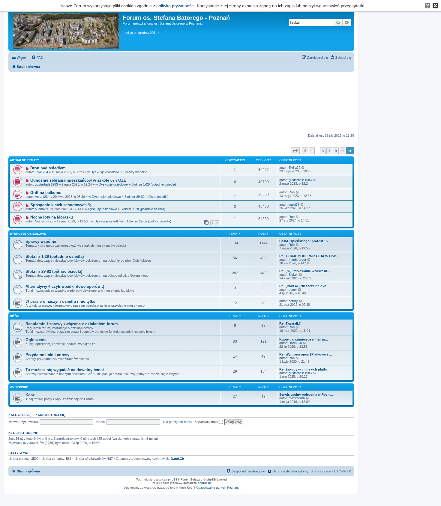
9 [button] (342, 150)
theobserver (297, 259)
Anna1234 (42, 196)
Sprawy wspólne (135, 172)
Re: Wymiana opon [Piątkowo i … (305, 354)
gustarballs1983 (46, 184)
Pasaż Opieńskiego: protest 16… (305, 241)
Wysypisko (19, 387)
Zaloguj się (19, 415)
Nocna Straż (44, 221)
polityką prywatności (175, 5)
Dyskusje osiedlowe (105, 172)
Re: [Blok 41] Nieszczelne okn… (304, 286)
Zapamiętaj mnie (206, 422)
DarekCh (295, 343)
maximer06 (297, 398)
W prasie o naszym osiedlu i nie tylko (60, 301)
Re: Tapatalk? (290, 323)
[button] (295, 150)
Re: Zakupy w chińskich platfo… (305, 369)
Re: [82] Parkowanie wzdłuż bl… (304, 271)
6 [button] (323, 150)
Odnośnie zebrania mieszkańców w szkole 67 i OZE (78, 180)
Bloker (293, 274)
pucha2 (40, 209)
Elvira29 (294, 167)
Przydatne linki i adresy (47, 355)
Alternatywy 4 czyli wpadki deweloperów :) (65, 286)
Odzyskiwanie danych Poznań (217, 487)
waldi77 (294, 204)
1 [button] (312, 150)
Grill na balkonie (45, 192)
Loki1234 (41, 172)
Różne (15, 316)
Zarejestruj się (50, 415)
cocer (293, 289)
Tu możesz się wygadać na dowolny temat (65, 370)
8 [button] (336, 150)
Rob (292, 192)
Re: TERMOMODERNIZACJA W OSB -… (310, 256)
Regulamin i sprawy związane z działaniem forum (72, 324)
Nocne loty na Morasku (51, 217)
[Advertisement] (181, 103)
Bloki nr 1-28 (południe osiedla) (153, 184)
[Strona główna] (66, 29)
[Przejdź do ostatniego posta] (303, 167)
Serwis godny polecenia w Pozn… (306, 394)
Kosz (30, 395)
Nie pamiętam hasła (177, 422)
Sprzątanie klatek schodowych (58, 205)
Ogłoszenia (36, 340)
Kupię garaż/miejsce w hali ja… (303, 339)
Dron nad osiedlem (48, 168)
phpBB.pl (204, 482)
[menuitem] (37, 57)
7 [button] (329, 150)
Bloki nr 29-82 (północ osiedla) (146, 196)
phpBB (173, 479)
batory (293, 301)
